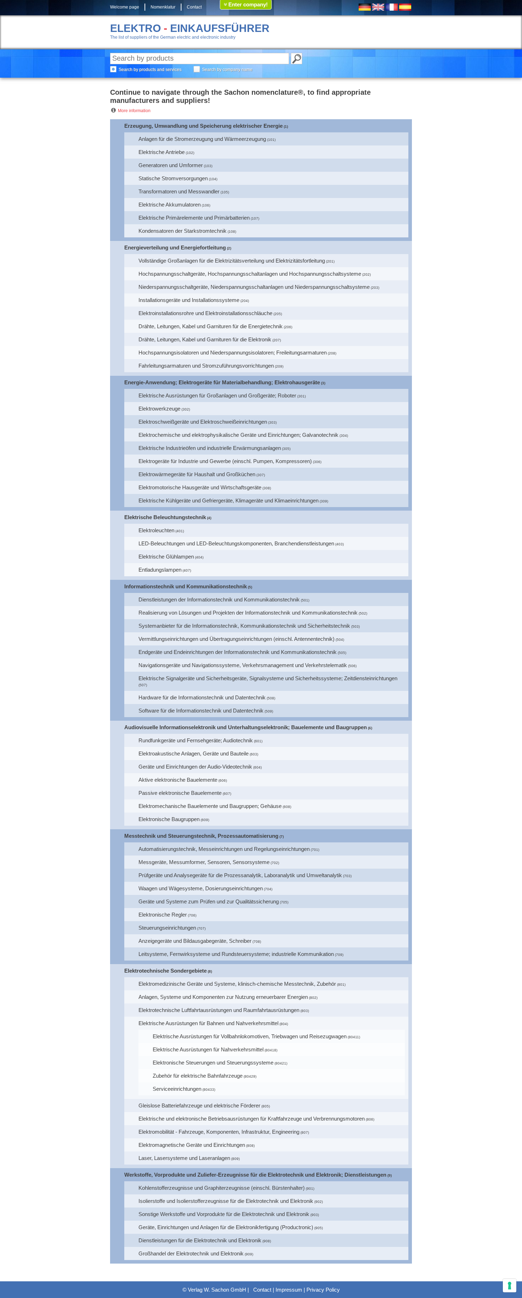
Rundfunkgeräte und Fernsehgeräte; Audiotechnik (195, 740)
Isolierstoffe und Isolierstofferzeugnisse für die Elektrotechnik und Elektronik (225, 1201)
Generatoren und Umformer (170, 165)
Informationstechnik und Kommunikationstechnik (185, 586)
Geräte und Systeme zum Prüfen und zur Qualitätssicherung (208, 901)
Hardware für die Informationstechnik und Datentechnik (202, 697)
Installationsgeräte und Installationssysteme (188, 300)
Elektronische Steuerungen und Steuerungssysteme (213, 1063)
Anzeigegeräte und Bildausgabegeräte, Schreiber (194, 941)
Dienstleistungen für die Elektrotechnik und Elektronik (199, 1240)
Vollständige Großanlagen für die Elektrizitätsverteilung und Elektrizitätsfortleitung (231, 261)
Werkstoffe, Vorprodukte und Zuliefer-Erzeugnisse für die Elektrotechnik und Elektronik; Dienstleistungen (255, 1175)
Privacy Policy (323, 1290)
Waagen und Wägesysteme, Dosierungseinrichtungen (200, 888)
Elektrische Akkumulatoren (169, 205)
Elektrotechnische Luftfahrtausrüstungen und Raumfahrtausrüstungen (218, 1010)
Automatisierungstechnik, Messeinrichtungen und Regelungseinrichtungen (224, 849)
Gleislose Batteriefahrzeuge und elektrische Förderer (199, 1105)
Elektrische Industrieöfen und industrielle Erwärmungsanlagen (209, 448)
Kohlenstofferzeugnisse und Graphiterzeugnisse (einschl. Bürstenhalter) (221, 1188)
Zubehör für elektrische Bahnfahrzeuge (198, 1076)
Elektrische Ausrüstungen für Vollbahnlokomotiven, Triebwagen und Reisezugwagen (250, 1036)
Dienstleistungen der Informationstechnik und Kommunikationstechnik (219, 599)
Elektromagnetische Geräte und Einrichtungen (191, 1145)
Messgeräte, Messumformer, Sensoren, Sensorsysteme (204, 862)
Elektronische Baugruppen (169, 819)
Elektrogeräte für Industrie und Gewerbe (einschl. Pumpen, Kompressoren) (225, 461)
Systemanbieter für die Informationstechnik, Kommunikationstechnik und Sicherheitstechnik (244, 626)
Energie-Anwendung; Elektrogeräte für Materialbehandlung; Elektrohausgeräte (222, 382)
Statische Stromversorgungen (173, 178)
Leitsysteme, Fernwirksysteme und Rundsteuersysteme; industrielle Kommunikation (236, 954)
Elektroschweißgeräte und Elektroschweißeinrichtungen (202, 422)
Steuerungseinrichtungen (167, 928)
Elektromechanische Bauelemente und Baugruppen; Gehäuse (210, 806)
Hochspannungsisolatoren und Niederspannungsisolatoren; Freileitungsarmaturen (232, 353)
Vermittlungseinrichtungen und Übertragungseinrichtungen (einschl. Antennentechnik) (236, 639)
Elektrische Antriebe (161, 152)
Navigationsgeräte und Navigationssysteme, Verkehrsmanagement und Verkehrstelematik (242, 665)
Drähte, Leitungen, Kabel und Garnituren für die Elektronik (204, 339)
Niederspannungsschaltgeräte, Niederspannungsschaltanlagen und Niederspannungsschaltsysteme (254, 287)
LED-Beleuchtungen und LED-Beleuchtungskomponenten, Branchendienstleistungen (236, 543)
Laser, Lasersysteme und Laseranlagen (184, 1158)
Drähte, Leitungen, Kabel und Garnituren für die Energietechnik (210, 326)
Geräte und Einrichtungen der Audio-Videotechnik (195, 767)
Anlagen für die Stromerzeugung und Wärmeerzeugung (202, 139)
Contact (194, 7)
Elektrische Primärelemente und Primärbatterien (194, 218)
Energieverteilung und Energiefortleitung (175, 247)
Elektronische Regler (162, 915)
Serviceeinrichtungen (177, 1089)
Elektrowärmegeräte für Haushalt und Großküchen (196, 474)
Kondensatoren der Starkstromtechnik (182, 231)
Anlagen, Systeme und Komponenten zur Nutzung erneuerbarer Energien (223, 997)
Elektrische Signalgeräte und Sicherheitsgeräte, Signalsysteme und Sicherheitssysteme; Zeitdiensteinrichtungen (267, 678)
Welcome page (124, 7)
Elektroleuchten (156, 530)
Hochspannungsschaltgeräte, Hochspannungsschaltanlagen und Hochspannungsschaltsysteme (249, 274)
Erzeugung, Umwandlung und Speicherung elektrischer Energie (203, 126)
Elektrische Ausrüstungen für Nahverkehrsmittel (208, 1049)
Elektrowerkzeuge (159, 409)
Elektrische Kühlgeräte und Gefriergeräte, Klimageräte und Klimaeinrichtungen (228, 500)
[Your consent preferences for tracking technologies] (509, 1285)
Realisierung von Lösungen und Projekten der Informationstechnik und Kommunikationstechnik (248, 613)
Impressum (289, 1290)
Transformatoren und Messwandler (178, 191)
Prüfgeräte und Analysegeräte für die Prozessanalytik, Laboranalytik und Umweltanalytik (240, 875)
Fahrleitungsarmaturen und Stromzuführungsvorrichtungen (206, 366)
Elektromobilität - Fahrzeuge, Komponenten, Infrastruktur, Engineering (218, 1132)
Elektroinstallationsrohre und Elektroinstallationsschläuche (205, 313)
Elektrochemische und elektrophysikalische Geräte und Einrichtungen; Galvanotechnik (238, 435)
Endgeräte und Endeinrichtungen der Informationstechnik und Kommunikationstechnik (237, 652)
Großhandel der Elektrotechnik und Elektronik (191, 1253)
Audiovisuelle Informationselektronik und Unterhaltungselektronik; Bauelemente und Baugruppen (245, 727)
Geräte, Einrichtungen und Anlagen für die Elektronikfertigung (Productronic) (225, 1227)
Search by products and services (150, 69)
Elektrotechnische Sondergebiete (165, 971)
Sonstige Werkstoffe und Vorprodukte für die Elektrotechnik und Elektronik (223, 1214)
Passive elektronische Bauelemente (180, 793)
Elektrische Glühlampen (166, 557)
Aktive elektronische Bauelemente (177, 780)
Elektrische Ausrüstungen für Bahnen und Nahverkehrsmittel (208, 1023)
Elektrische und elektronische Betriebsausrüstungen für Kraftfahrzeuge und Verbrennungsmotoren (251, 1119)
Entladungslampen (159, 570)
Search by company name (227, 69)
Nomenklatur (163, 7)
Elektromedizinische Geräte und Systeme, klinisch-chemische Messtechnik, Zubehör (237, 984)
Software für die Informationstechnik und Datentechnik (200, 711)
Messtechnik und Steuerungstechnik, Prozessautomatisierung (201, 836)
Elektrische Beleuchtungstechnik (165, 517)
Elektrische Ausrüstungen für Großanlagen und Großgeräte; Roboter (217, 395)
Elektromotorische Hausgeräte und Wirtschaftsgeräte (199, 487)
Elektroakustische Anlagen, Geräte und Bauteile (193, 753)
